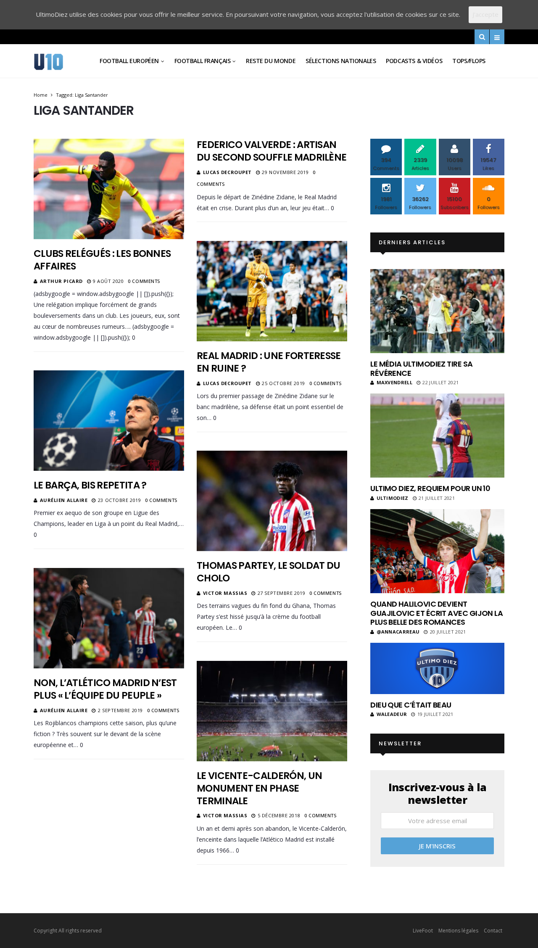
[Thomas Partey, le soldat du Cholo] (272, 501)
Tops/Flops (468, 61)
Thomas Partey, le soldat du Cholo (268, 572)
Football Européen (129, 61)
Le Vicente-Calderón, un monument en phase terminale (259, 788)
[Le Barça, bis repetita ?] (109, 420)
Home (40, 95)
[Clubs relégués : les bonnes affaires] (109, 189)
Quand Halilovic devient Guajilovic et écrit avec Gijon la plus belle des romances (436, 613)
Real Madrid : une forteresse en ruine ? (269, 362)
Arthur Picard (61, 281)
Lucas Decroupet (227, 172)
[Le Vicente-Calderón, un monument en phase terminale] (272, 711)
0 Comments (144, 281)
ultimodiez (393, 498)
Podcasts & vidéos (414, 61)
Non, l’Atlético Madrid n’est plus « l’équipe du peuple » (105, 689)
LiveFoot (423, 930)
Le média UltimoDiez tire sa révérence (421, 368)
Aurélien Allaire (64, 500)
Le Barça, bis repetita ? (90, 485)
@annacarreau (398, 631)
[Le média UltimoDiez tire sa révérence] (437, 311)
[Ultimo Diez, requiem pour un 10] (437, 435)
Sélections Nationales (341, 61)
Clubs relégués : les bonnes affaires (102, 260)
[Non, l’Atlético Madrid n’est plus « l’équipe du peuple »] (109, 618)
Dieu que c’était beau (410, 705)
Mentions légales (458, 930)
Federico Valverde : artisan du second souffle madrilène (271, 151)
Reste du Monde (270, 61)
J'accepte (485, 14)
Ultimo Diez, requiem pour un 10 (430, 488)
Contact (493, 930)
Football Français (202, 61)
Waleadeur (392, 714)
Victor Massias (225, 593)
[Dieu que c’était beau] (437, 668)
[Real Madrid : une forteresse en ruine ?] (272, 291)
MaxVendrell (394, 382)
